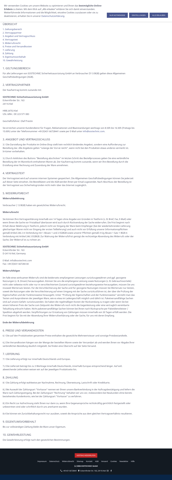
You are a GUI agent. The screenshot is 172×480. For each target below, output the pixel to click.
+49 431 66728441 (69, 470)
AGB (96, 461)
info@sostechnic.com (94, 131)
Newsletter (123, 461)
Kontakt (89, 461)
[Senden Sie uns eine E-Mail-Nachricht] (108, 470)
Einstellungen (139, 15)
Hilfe (133, 461)
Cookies (113, 461)
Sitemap (80, 461)
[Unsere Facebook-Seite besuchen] (111, 470)
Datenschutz (54, 461)
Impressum (42, 461)
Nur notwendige (117, 15)
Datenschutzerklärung (52, 16)
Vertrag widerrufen (86, 455)
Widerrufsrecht (68, 461)
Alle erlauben (158, 15)
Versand (104, 461)
